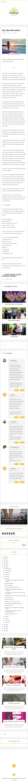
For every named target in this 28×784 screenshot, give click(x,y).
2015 (5, 566)
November (7, 570)
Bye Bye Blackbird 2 (9, 583)
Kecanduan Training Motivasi (14, 685)
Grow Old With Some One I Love (12, 587)
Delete (22, 390)
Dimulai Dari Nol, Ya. (9, 599)
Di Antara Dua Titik (9, 597)
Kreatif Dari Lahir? (9, 605)
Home (5, 734)
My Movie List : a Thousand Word (12, 601)
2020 (5, 557)
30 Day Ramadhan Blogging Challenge (13, 603)
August (6, 574)
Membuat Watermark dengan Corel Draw (14, 721)
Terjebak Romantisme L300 (11, 613)
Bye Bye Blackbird (9, 585)
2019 (5, 558)
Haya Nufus (14, 360)
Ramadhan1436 (6, 276)
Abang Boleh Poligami (14, 320)
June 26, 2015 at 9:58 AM (13, 362)
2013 (5, 626)
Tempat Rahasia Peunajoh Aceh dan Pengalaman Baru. (13, 611)
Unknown (13, 468)
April (6, 618)
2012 (5, 628)
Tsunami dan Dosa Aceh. (14, 703)
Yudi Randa (14, 421)
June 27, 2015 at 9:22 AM (13, 470)
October (7, 572)
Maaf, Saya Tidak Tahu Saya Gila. (14, 304)
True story (13, 276)
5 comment (14, 33)
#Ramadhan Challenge (10, 274)
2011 (5, 630)
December (7, 568)
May (6, 616)
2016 (5, 564)
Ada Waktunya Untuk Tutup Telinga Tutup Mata (15, 595)
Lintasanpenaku (15, 447)
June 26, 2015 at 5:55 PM (13, 423)
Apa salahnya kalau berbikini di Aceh (12, 519)
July (6, 576)
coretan (19, 274)
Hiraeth (12, 394)
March (6, 620)
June (6, 578)
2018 (5, 561)
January (7, 622)
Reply (16, 390)
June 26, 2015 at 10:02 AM (13, 396)
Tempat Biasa (14, 336)
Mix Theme (14, 780)
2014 (5, 624)
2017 (5, 562)
